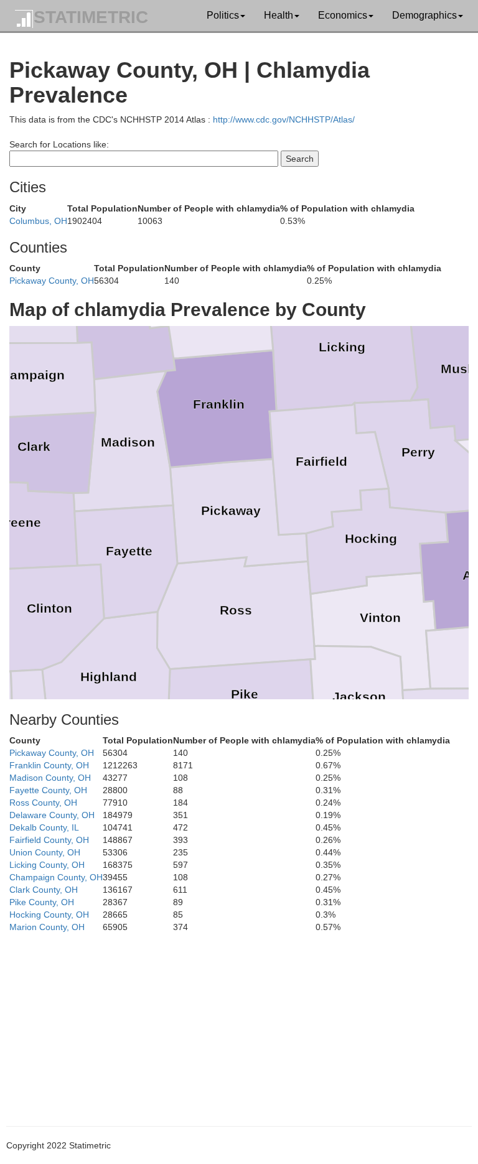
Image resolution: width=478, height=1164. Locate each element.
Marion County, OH (47, 927)
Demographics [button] (424, 15)
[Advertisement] (239, 1020)
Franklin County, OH (49, 765)
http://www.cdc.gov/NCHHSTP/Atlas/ (284, 119)
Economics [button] (342, 15)
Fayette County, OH (48, 790)
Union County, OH (44, 852)
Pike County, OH (41, 902)
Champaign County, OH (56, 877)
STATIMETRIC (91, 17)
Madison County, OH (50, 778)
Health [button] (278, 15)
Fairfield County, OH (49, 840)
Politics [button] (223, 15)
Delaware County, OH (52, 815)
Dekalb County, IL (44, 827)
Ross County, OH (43, 803)
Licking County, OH (47, 865)
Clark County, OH (43, 890)
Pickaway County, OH (51, 281)
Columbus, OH (38, 221)
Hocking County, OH (49, 915)
